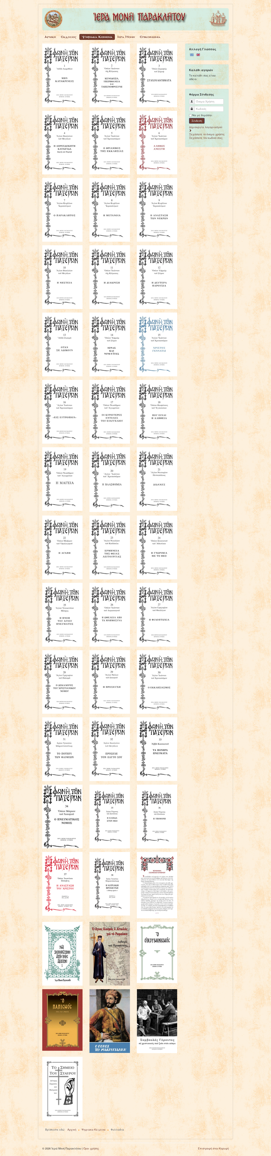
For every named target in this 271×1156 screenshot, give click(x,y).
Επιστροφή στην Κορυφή (213, 1148)
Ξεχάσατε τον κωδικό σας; (206, 138)
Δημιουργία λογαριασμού (205, 127)
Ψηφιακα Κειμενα (97, 37)
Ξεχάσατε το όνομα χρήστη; (207, 134)
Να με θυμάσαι (202, 115)
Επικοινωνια (150, 37)
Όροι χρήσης (91, 1148)
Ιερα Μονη (126, 37)
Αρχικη (50, 37)
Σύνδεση (197, 121)
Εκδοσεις (69, 37)
